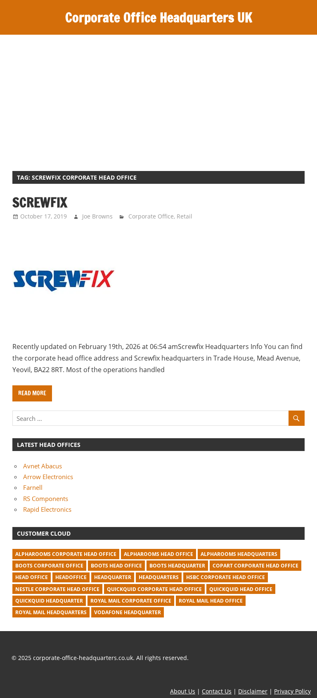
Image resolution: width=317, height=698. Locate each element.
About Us (182, 691)
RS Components (45, 498)
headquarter (112, 577)
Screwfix (39, 202)
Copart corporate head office (255, 565)
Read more (32, 393)
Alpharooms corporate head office (65, 554)
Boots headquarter (177, 565)
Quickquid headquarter (49, 600)
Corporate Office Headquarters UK (158, 17)
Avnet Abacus (42, 466)
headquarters (159, 577)
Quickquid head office (240, 589)
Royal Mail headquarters (51, 612)
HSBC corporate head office (225, 577)
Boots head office (116, 565)
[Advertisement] (158, 96)
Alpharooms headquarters (239, 554)
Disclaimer (252, 691)
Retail (184, 216)
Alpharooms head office (158, 554)
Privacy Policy (292, 691)
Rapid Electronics (47, 509)
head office (31, 577)
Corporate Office (151, 216)
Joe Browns (97, 216)
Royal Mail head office (211, 600)
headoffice (71, 577)
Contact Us (217, 691)
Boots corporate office (49, 565)
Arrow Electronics (48, 476)
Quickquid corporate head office (154, 589)
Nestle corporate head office (57, 589)
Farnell (33, 487)
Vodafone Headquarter (127, 612)
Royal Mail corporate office (130, 600)
